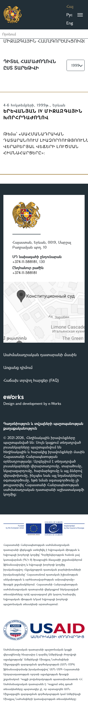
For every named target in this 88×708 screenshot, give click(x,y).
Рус (69, 14)
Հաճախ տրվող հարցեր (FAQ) (31, 380)
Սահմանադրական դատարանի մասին (39, 354)
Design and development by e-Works (32, 403)
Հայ (69, 6)
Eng (69, 23)
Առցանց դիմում (17, 367)
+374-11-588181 (24, 261)
